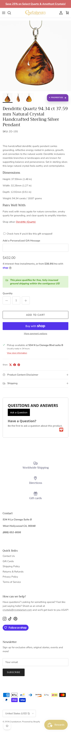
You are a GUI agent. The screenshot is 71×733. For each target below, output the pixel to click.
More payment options (35, 333)
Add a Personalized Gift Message (21, 240)
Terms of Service (12, 582)
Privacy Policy (10, 576)
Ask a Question (18, 412)
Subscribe (13, 672)
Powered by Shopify (31, 721)
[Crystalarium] (35, 13)
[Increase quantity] (26, 300)
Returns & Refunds (13, 571)
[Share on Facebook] (14, 365)
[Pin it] (19, 365)
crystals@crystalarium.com (17, 610)
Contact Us (9, 556)
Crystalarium (15, 721)
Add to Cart (35, 315)
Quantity (8, 293)
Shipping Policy (11, 566)
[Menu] (3, 12)
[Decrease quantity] (7, 300)
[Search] (11, 12)
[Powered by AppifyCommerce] (61, 430)
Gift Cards (8, 561)
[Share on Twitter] (10, 365)
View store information (17, 353)
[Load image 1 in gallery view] (35, 56)
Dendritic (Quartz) (26, 222)
